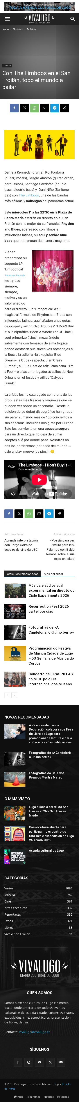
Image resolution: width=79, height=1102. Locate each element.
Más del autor (53, 574)
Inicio (5, 29)
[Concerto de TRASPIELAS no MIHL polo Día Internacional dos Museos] (15, 679)
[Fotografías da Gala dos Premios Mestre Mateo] (14, 779)
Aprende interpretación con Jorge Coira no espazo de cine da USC (21, 545)
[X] (24, 108)
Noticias (18, 29)
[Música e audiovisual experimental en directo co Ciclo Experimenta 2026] (15, 590)
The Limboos (28, 195)
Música (31, 29)
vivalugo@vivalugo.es (34, 1032)
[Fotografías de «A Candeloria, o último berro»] (15, 632)
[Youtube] (61, 1062)
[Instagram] (28, 1062)
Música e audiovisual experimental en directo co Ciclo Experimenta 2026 (52, 590)
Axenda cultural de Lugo (46, 850)
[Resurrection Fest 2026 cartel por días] (15, 611)
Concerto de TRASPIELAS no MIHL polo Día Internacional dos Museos (51, 679)
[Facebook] (14, 108)
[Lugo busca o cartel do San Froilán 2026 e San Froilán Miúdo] (14, 813)
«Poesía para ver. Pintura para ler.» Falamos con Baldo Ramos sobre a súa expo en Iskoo (60, 549)
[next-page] (14, 695)
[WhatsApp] (34, 108)
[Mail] (39, 1062)
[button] (7, 19)
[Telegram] (54, 108)
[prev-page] (7, 695)
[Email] (44, 108)
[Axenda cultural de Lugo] (14, 856)
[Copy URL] (64, 108)
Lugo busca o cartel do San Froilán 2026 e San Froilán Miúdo (48, 811)
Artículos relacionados (23, 574)
